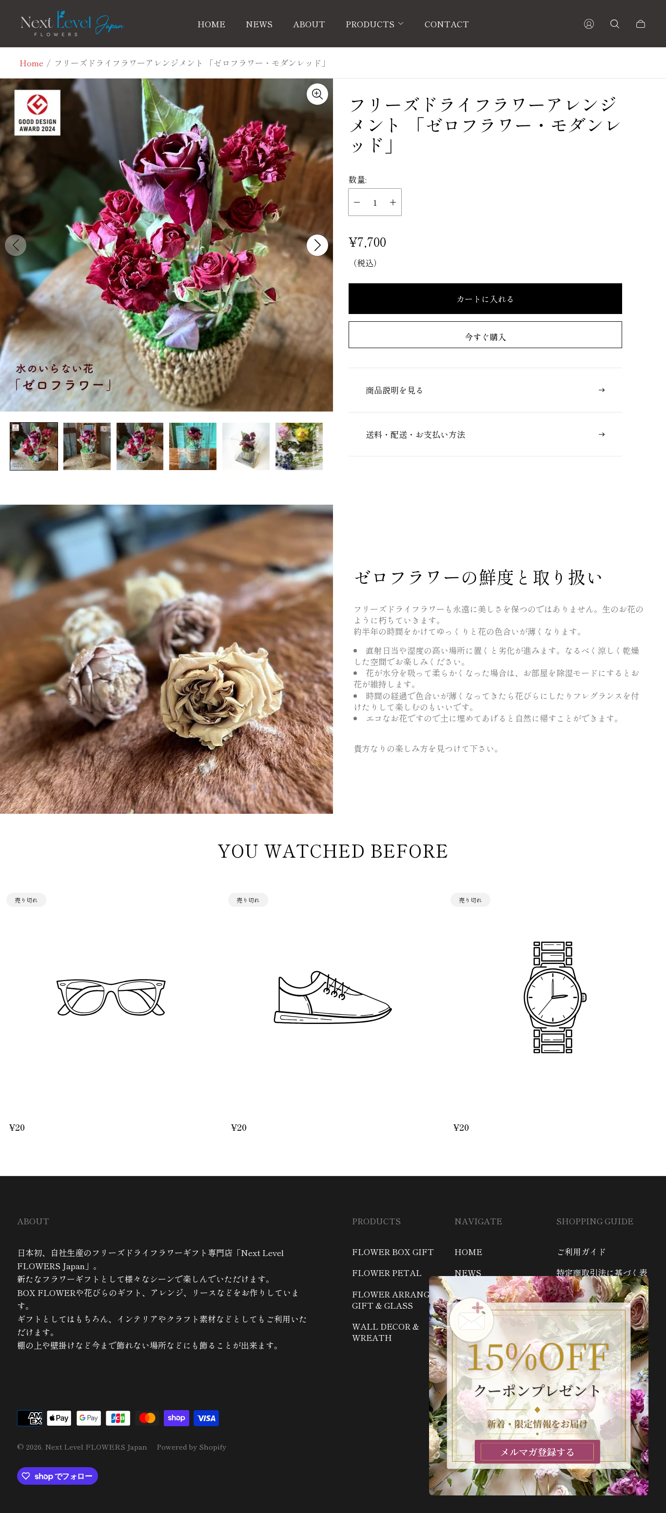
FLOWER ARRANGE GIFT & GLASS (393, 1299)
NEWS (467, 1272)
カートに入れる (485, 299)
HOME (468, 1251)
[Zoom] (317, 94)
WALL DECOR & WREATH (385, 1331)
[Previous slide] (15, 245)
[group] (34, 446)
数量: (358, 179)
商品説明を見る (395, 390)
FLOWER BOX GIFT (393, 1251)
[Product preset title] (111, 997)
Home (31, 62)
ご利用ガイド (581, 1251)
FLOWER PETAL (387, 1272)
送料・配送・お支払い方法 (415, 434)
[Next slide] (317, 245)
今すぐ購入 (485, 337)
